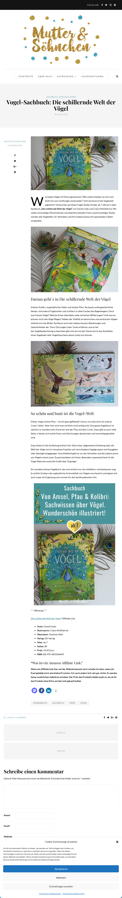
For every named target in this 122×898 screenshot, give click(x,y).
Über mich (45, 76)
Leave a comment (16, 717)
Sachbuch (52, 97)
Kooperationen (92, 76)
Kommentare (15, 145)
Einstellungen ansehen (61, 886)
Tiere (72, 703)
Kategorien (65, 76)
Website (8, 836)
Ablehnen (61, 877)
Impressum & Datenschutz (50, 893)
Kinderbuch (40, 703)
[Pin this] (15, 172)
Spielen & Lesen (67, 97)
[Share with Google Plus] (15, 167)
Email (7, 826)
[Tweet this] (15, 161)
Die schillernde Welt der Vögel (46, 618)
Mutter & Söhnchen (15, 141)
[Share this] (15, 156)
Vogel (83, 703)
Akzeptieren (61, 868)
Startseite (25, 76)
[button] (117, 841)
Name (7, 815)
